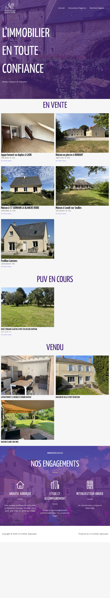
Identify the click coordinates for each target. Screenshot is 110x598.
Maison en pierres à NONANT (69, 155)
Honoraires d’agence (77, 8)
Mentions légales (97, 8)
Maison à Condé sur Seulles (69, 208)
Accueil (61, 8)
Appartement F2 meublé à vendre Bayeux (16, 397)
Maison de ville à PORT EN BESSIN (68, 397)
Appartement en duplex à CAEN (16, 155)
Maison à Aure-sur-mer (9, 442)
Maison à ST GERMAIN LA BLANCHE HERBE (20, 208)
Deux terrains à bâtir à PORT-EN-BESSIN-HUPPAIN (19, 329)
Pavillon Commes (9, 261)
